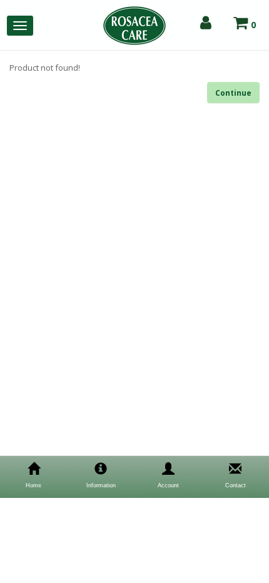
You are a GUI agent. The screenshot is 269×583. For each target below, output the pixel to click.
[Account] (205, 23)
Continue (233, 93)
